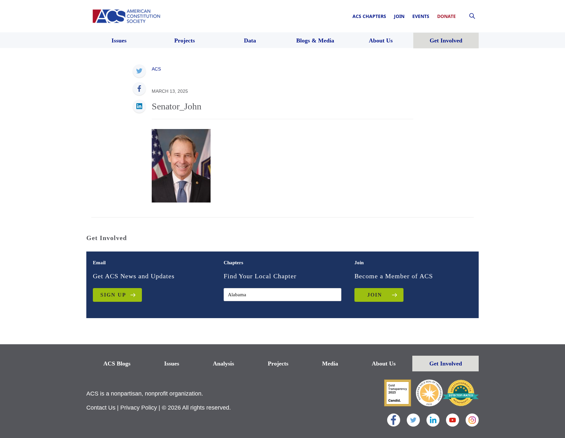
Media (330, 363)
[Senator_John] (181, 165)
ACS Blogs (116, 363)
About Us (384, 363)
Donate (446, 16)
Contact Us (100, 407)
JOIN (374, 295)
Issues (171, 363)
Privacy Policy (138, 407)
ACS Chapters (369, 16)
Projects (278, 363)
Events (420, 16)
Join (399, 16)
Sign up (113, 295)
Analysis (223, 363)
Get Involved (445, 363)
